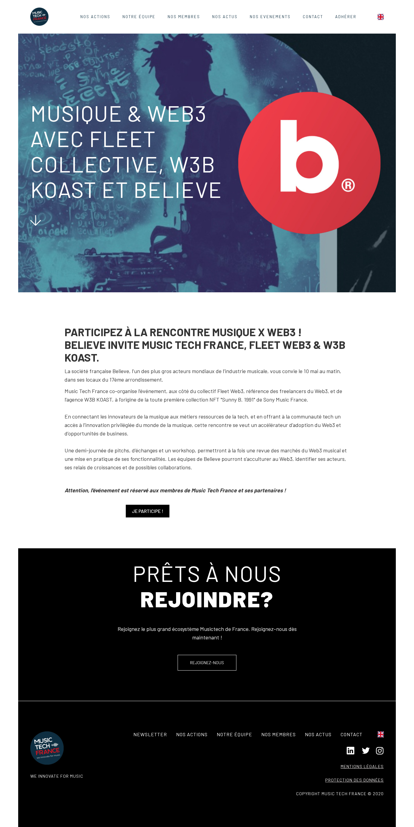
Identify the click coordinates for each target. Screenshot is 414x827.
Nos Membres (184, 16)
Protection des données (354, 780)
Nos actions (95, 16)
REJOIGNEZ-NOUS (207, 662)
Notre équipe (138, 16)
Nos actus (318, 734)
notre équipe (234, 734)
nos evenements (270, 16)
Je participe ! (147, 511)
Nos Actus (225, 16)
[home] (39, 17)
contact (313, 16)
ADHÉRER (345, 16)
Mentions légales (362, 766)
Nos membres (278, 734)
